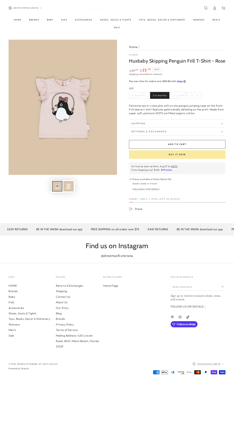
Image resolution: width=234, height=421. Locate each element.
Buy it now (177, 154)
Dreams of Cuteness (27, 364)
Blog (58, 313)
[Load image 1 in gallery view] (57, 186)
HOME (13, 285)
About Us (62, 302)
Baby (12, 296)
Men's (12, 330)
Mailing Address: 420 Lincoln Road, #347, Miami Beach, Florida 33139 (77, 341)
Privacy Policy (65, 324)
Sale (11, 335)
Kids (11, 302)
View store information (145, 189)
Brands (13, 291)
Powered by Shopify (19, 368)
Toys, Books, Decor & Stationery (29, 318)
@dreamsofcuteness (117, 255)
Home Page (110, 285)
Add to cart (177, 144)
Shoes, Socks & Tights (22, 313)
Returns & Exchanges (69, 285)
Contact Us (63, 296)
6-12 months (181, 95)
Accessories (16, 308)
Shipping (133, 74)
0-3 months (139, 95)
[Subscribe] (223, 286)
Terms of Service (67, 330)
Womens (14, 324)
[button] (205, 8)
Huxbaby (134, 55)
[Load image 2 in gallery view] (68, 186)
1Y (197, 95)
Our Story (62, 308)
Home (133, 47)
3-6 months (160, 95)
